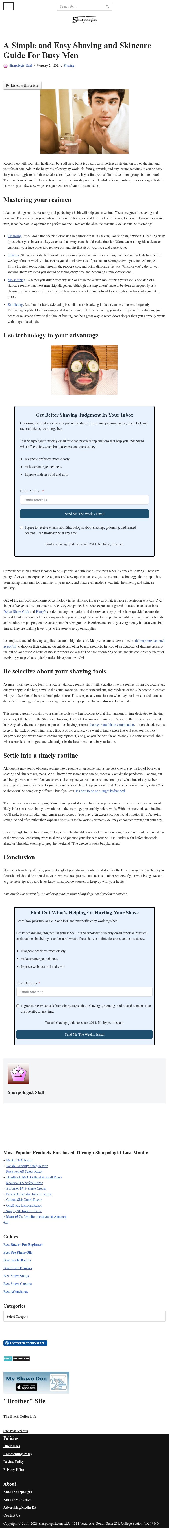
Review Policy (13, 1461)
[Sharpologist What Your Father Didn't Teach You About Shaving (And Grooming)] (84, 19)
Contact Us (11, 1515)
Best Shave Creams (17, 1283)
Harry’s (41, 611)
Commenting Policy (17, 1453)
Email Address (30, 491)
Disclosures (11, 1445)
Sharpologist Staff (20, 65)
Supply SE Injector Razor (24, 1211)
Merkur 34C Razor (19, 1160)
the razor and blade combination (112, 724)
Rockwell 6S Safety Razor (24, 1171)
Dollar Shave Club (16, 611)
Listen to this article (24, 85)
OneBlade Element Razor (24, 1205)
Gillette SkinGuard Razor (24, 1199)
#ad (5, 1222)
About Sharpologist (17, 1491)
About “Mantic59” (17, 1499)
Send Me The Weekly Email (84, 513)
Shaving (69, 65)
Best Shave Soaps (16, 1275)
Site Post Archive (15, 1430)
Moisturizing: (17, 279)
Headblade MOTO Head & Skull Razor (34, 1177)
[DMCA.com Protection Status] (16, 1359)
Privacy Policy (13, 1469)
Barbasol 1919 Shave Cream (26, 1188)
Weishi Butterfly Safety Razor (27, 1165)
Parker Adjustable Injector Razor (29, 1194)
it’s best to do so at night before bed (100, 790)
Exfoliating (15, 304)
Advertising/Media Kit (19, 1507)
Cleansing (15, 235)
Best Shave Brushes (17, 1267)
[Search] (107, 6)
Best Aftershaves (15, 1291)
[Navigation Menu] (8, 6)
